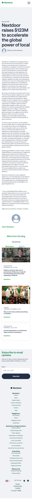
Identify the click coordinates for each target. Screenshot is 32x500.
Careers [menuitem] (16, 407)
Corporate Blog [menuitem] (16, 405)
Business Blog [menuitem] (16, 473)
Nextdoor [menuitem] (16, 393)
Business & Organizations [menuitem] (16, 426)
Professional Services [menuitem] (16, 458)
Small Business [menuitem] (16, 428)
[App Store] (24, 480)
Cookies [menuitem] (17, 488)
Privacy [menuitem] (18, 484)
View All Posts (16, 242)
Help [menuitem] (16, 410)
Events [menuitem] (16, 418)
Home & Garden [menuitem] (16, 453)
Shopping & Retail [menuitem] (16, 463)
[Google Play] (28, 480)
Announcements (11, 209)
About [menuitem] (16, 395)
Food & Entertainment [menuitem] (16, 460)
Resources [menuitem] (16, 469)
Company (19, 209)
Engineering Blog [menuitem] (16, 470)
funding (25, 209)
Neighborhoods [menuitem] (16, 420)
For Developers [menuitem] (16, 445)
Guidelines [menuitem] (16, 423)
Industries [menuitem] (16, 451)
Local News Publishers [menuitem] (16, 438)
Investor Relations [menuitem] (16, 402)
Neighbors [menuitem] (16, 413)
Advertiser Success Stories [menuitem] (16, 448)
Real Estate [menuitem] (16, 455)
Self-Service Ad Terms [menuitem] (16, 443)
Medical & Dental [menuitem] (16, 465)
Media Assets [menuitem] (16, 400)
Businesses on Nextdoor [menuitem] (16, 435)
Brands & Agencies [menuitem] (16, 430)
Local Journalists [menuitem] (16, 440)
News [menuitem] (16, 397)
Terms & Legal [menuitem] (18, 486)
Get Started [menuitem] (16, 415)
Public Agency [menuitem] (16, 433)
